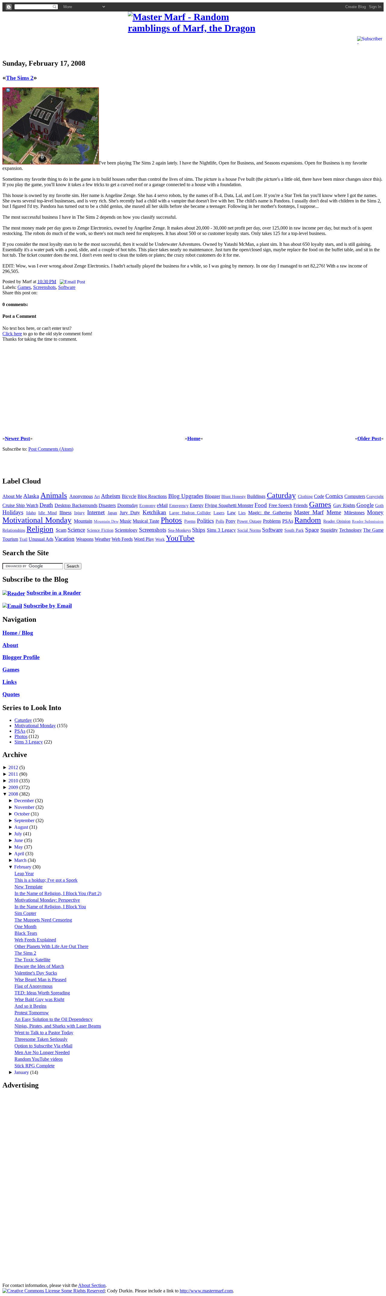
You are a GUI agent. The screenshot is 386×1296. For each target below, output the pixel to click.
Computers (354, 496)
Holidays (12, 512)
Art (97, 496)
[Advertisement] (73, 43)
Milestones (354, 512)
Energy (197, 505)
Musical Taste (146, 521)
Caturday (281, 495)
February (23, 866)
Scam (61, 530)
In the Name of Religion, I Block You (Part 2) (57, 893)
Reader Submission (368, 521)
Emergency (178, 505)
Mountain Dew (106, 521)
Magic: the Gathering (269, 512)
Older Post (369, 438)
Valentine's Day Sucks (35, 972)
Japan (112, 512)
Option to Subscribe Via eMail (43, 1045)
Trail (23, 539)
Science (76, 530)
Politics (205, 521)
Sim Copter (25, 913)
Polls (220, 521)
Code (319, 496)
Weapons (84, 539)
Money (375, 512)
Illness (65, 512)
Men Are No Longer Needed (42, 1052)
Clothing (305, 496)
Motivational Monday (36, 520)
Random (307, 520)
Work (160, 539)
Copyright (375, 496)
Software (66, 287)
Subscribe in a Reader (54, 593)
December (24, 800)
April (19, 853)
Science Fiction (100, 530)
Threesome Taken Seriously (41, 1039)
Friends (300, 505)
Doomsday (127, 505)
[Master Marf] (193, 22)
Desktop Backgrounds (76, 505)
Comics (334, 496)
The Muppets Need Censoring (43, 919)
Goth (379, 505)
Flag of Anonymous (33, 986)
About (10, 645)
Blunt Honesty (233, 496)
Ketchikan (154, 512)
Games (24, 287)
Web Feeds (122, 539)
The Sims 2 (19, 78)
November (25, 807)
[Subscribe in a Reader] (13, 593)
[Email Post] (71, 281)
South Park (294, 530)
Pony (231, 521)
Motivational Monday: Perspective (47, 900)
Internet (96, 512)
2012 (13, 767)
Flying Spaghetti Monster (229, 505)
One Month (25, 926)
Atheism (110, 496)
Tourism (10, 539)
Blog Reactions (152, 496)
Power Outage (249, 521)
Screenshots (44, 287)
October (22, 813)
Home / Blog (17, 633)
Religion (40, 529)
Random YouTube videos (38, 1059)
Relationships (13, 530)
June (19, 840)
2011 (13, 774)
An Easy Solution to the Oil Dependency (53, 1019)
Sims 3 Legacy (221, 530)
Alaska (31, 496)
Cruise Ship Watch (20, 505)
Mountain (83, 521)
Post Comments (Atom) (50, 449)
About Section (92, 1285)
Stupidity (329, 530)
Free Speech (280, 505)
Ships (198, 530)
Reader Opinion (336, 521)
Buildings (256, 496)
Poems (189, 521)
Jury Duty (130, 512)
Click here (12, 333)
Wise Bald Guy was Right (39, 999)
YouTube (180, 538)
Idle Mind (47, 512)
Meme (334, 512)
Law (231, 512)
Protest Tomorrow (31, 1012)
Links (9, 682)
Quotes (11, 694)
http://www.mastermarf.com (206, 1290)
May (19, 847)
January (22, 1072)
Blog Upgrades (185, 496)
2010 (13, 780)
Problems (272, 521)
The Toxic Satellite (32, 959)
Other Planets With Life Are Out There (51, 946)
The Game (373, 530)
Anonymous (81, 496)
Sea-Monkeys (179, 530)
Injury (79, 512)
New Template (28, 886)
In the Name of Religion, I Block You (50, 906)
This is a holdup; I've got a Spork (46, 880)
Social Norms (249, 530)
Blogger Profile (21, 657)
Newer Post (17, 438)
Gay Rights (344, 505)
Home (194, 438)
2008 (13, 794)
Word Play (144, 539)
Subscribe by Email (48, 606)
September (25, 820)
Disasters (107, 505)
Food (261, 505)
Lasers (219, 512)
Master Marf (309, 512)
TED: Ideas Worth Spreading (42, 992)
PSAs (287, 521)
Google (365, 505)
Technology (350, 530)
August (21, 827)
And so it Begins (30, 1006)
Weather (102, 539)
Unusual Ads (41, 539)
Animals (53, 495)
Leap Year (24, 873)
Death (46, 505)
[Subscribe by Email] (12, 606)
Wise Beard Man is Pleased (40, 979)
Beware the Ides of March (39, 966)
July (18, 833)
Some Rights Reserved (82, 1290)
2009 (13, 787)
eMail (162, 505)
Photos (171, 520)
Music (125, 521)
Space (312, 530)
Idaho (31, 512)
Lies (241, 512)
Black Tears (25, 933)
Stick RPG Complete (34, 1065)
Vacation (64, 539)
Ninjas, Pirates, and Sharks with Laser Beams (57, 1025)
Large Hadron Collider (190, 512)
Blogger (212, 496)
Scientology (126, 530)
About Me (12, 496)
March (21, 860)
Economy (147, 505)
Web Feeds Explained (35, 939)
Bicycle (129, 496)
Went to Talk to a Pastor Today (43, 1032)
